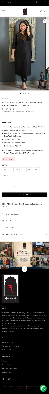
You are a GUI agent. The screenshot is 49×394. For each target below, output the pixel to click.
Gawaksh (5, 98)
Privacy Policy (7, 342)
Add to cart (24, 195)
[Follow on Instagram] (9, 379)
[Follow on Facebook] (3, 379)
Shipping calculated (19, 111)
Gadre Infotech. (24, 388)
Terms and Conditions (10, 346)
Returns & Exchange (10, 350)
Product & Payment (9, 368)
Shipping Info (7, 365)
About (4, 361)
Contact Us (6, 372)
